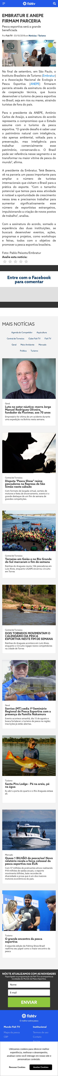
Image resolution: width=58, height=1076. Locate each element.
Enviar (29, 1002)
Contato (37, 1036)
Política (23, 351)
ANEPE (34, 84)
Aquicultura (42, 332)
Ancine (36, 1041)
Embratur (49, 75)
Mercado (42, 344)
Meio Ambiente (27, 344)
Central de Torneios (15, 338)
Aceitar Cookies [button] (40, 1067)
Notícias (33, 35)
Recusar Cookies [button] (17, 1067)
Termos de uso (40, 1032)
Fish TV (48, 338)
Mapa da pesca (12, 1032)
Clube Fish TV (34, 338)
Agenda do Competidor (21, 332)
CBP (6, 1036)
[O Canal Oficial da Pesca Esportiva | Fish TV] (29, 4)
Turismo (42, 35)
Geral (14, 344)
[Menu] (3, 3)
